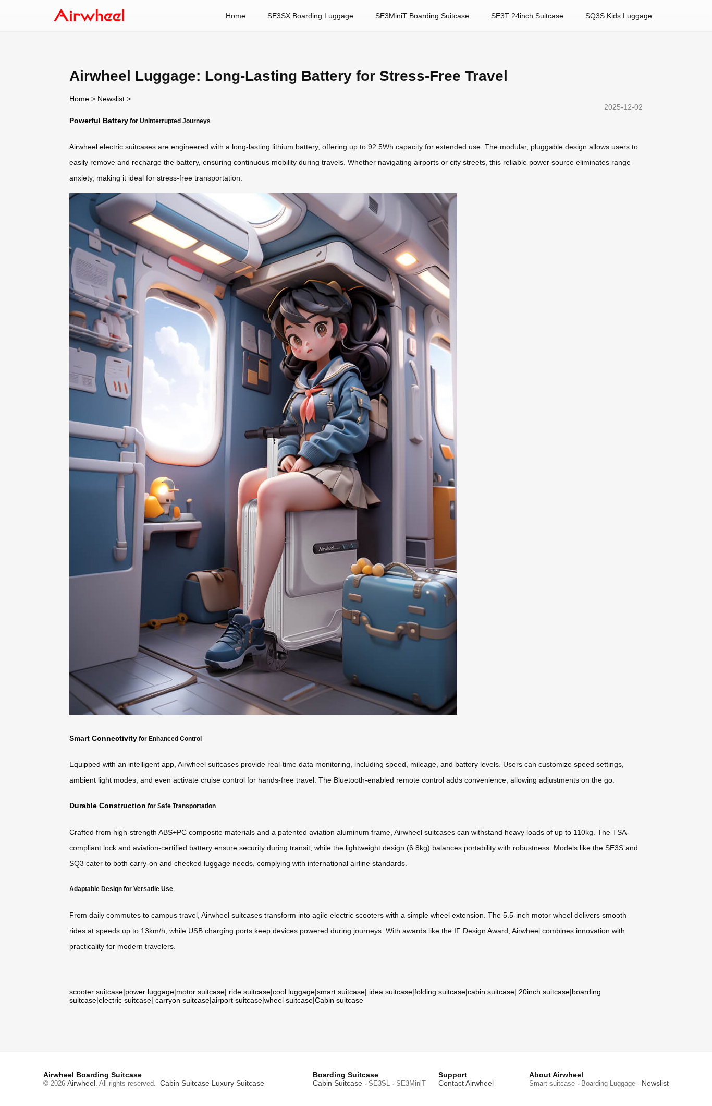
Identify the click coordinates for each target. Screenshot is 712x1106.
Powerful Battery (98, 120)
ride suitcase (250, 992)
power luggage (149, 992)
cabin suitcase (491, 992)
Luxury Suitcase (238, 1083)
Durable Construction (107, 805)
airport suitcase (237, 1000)
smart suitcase (341, 992)
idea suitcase (390, 992)
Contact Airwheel (466, 1083)
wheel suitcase (288, 1000)
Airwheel (81, 1083)
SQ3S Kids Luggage (618, 15)
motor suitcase (200, 992)
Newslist (111, 98)
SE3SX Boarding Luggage (310, 15)
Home (235, 15)
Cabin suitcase (339, 1000)
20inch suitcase (544, 992)
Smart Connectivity (103, 738)
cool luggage (294, 992)
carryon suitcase (182, 1000)
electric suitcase (125, 1000)
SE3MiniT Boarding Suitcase (422, 15)
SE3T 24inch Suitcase (527, 15)
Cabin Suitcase (185, 1083)
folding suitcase (439, 992)
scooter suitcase (96, 992)
